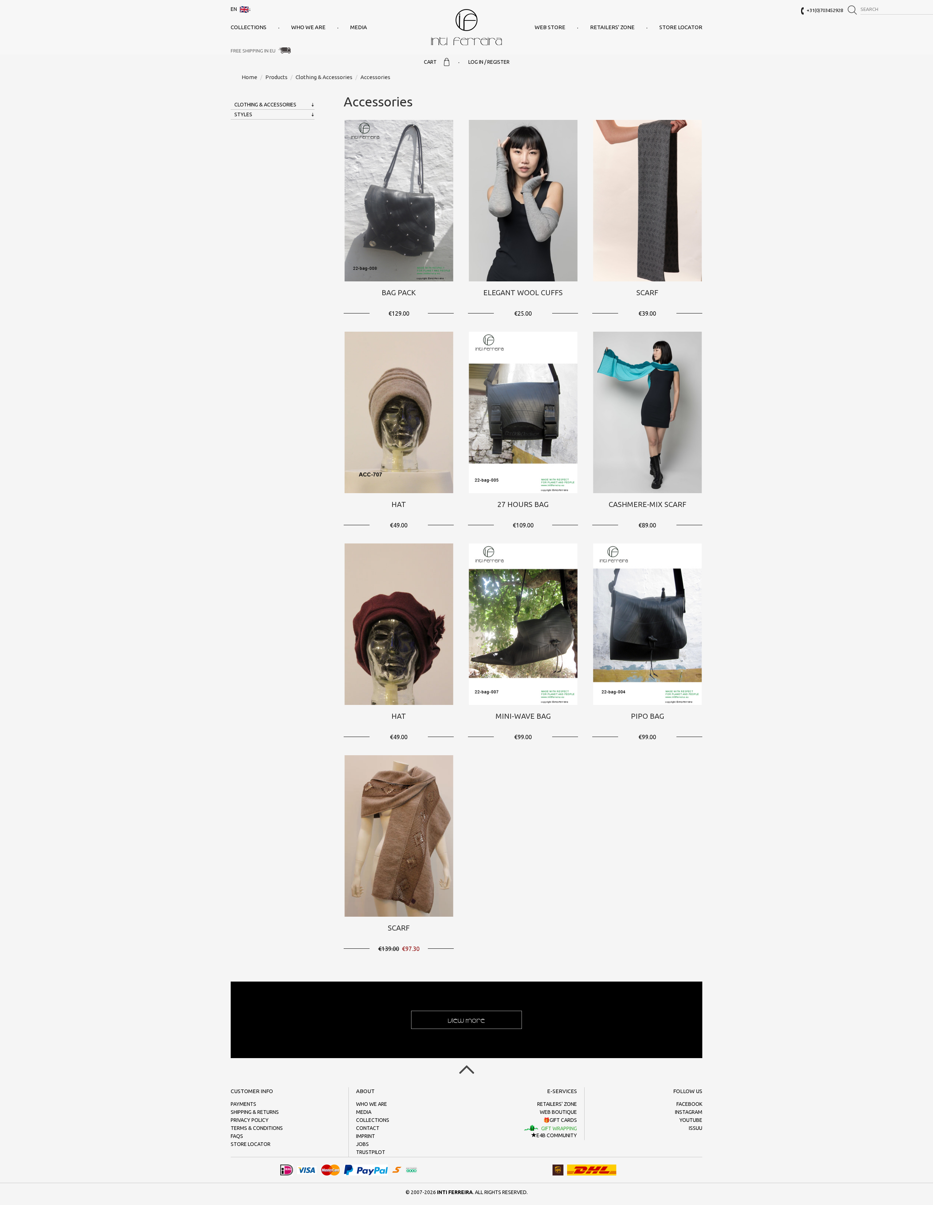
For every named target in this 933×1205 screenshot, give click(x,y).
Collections (248, 27)
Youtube (690, 1120)
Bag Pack (399, 292)
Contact (367, 1128)
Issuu (695, 1128)
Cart (430, 62)
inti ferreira (466, 27)
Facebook (689, 1104)
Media (358, 27)
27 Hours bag (523, 504)
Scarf (647, 292)
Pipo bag (647, 716)
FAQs (237, 1136)
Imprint (365, 1136)
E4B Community (556, 1135)
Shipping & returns (255, 1112)
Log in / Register (489, 62)
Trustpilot (370, 1152)
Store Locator (680, 27)
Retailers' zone (612, 27)
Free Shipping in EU (253, 50)
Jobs (362, 1144)
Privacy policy (250, 1120)
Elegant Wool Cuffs (523, 292)
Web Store (550, 27)
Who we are (308, 27)
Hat (398, 504)
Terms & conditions (257, 1128)
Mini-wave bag (523, 716)
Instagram (688, 1112)
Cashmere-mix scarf (647, 504)
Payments (243, 1104)
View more (466, 1020)
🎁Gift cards (560, 1120)
